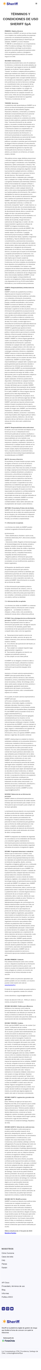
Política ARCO (7, 1297)
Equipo (4, 1267)
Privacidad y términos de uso (13, 1286)
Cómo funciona (8, 1253)
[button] (36, 3)
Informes (5, 1293)
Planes (4, 1264)
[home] (11, 4)
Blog (3, 1290)
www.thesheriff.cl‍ (10, 985)
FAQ (3, 1260)
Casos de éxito (7, 1257)
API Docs (5, 1282)
